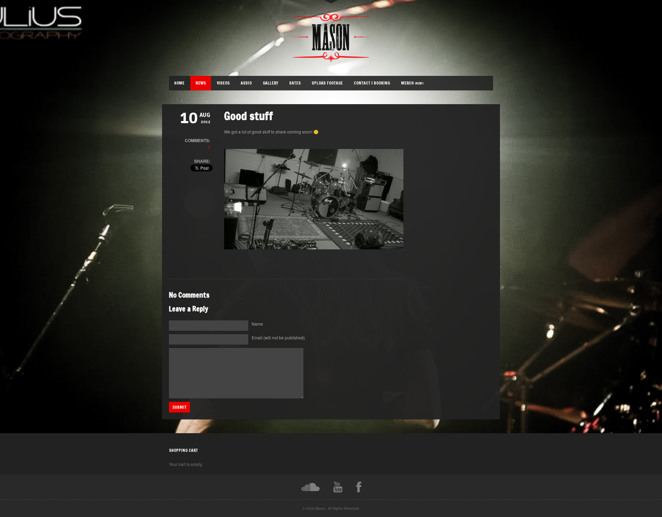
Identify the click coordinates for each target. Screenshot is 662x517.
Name (257, 324)
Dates (295, 83)
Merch (412, 83)
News (200, 83)
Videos (223, 83)
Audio (246, 83)
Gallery (270, 83)
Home (179, 83)
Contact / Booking (372, 83)
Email (278, 337)
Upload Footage (327, 83)
